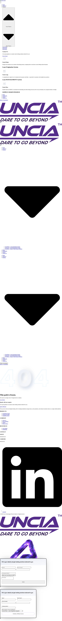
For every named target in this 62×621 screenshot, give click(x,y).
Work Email (19, 598)
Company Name (5, 606)
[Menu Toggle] (0, 2)
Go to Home (2, 399)
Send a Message (3, 406)
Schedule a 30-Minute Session (18, 613)
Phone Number (4, 601)
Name (3, 598)
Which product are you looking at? (9, 609)
